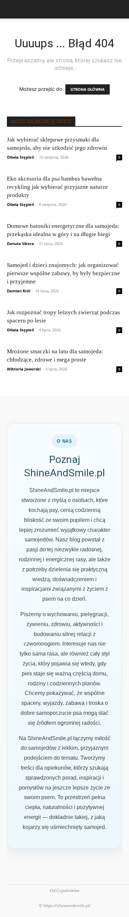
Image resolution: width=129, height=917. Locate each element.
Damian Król (18, 290)
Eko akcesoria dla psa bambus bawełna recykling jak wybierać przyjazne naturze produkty (57, 186)
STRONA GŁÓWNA (88, 89)
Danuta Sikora (20, 243)
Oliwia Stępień (20, 157)
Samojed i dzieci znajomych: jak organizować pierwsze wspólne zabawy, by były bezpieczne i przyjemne (63, 273)
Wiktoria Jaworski (24, 368)
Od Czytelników (64, 890)
